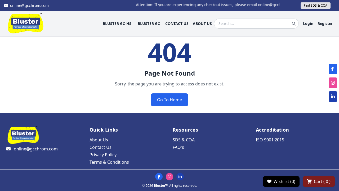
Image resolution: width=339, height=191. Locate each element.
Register (325, 23)
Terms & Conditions (109, 162)
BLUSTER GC (149, 23)
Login (308, 23)
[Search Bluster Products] (294, 24)
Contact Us (100, 147)
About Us (99, 140)
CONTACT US (177, 23)
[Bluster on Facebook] (159, 176)
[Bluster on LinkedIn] (180, 176)
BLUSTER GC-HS (117, 23)
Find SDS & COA (315, 5)
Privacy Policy (103, 155)
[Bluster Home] (25, 23)
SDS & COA (184, 140)
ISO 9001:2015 (270, 140)
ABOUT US (202, 23)
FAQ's (178, 147)
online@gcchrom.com (29, 5)
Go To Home (169, 100)
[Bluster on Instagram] (169, 176)
